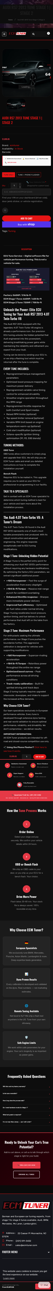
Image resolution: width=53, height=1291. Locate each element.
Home (10, 20)
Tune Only (8, 175)
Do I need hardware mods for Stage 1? (15, 1108)
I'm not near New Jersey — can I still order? (17, 1122)
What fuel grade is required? (12, 1115)
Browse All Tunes (26, 1174)
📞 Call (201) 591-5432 (26, 1165)
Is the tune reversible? (10, 1093)
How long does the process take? (13, 1101)
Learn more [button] (9, 1278)
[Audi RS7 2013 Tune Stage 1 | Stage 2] (16, 104)
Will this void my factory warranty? (14, 1086)
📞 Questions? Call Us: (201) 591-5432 (26, 795)
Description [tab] (26, 249)
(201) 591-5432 (11, 162)
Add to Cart (26, 218)
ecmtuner (14, 145)
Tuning (12, 231)
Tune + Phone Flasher (28, 175)
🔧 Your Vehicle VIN (37, 184)
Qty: (4, 186)
